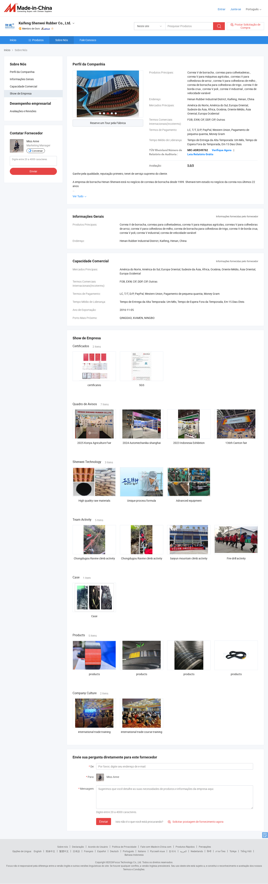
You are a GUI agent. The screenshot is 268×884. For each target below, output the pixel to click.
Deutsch (114, 851)
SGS (141, 385)
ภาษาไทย (220, 851)
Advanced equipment (189, 500)
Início (13, 40)
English (38, 851)
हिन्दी (209, 851)
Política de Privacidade (124, 846)
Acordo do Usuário (98, 846)
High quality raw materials (94, 500)
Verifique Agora (222, 150)
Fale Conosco (88, 40)
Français (88, 851)
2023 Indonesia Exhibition (189, 443)
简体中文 (50, 851)
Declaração (78, 846)
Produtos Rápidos (185, 846)
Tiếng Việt (246, 851)
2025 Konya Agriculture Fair (94, 443)
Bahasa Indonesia (134, 854)
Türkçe (233, 851)
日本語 (76, 851)
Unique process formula (141, 500)
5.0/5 (190, 165)
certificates (94, 385)
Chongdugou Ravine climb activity (94, 558)
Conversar (37, 150)
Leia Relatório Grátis (200, 154)
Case (94, 616)
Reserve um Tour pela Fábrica (108, 123)
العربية (183, 851)
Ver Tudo (78, 196)
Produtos (38, 40)
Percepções (205, 846)
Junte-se (235, 9)
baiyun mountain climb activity (188, 558)
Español (101, 851)
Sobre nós (62, 846)
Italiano (142, 851)
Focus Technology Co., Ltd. (127, 862)
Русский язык (157, 851)
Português (128, 851)
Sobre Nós (61, 40)
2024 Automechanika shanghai (142, 443)
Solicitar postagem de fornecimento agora (195, 821)
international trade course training (141, 732)
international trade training (94, 732)
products (94, 674)
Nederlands (197, 851)
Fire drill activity (236, 558)
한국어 (172, 851)
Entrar (221, 9)
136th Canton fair (236, 443)
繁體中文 (64, 851)
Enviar (33, 171)
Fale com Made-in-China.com (155, 846)
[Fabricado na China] (29, 7)
